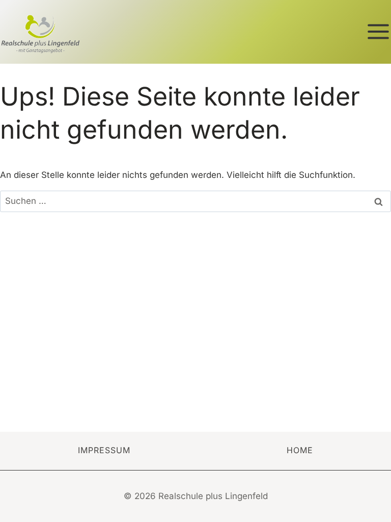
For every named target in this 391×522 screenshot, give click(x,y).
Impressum (104, 450)
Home (300, 450)
